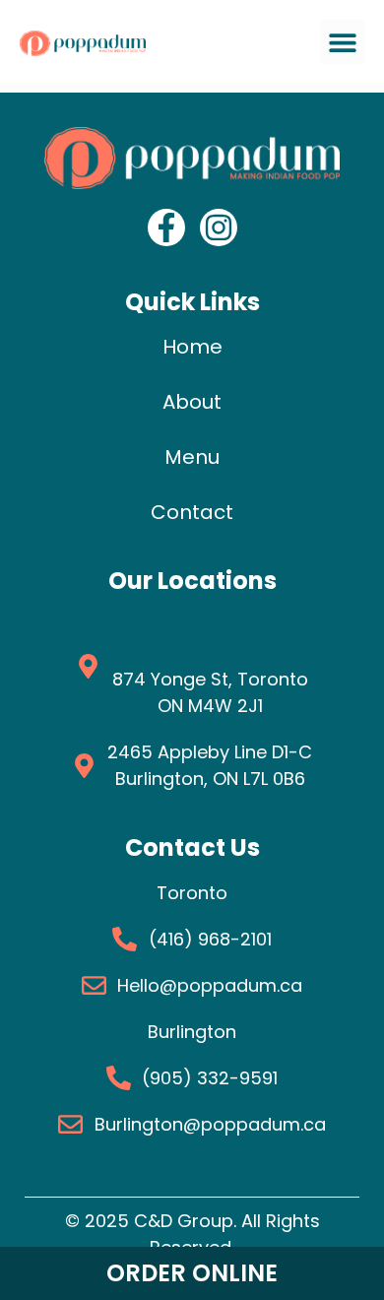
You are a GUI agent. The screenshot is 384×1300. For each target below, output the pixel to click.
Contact (192, 512)
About (192, 402)
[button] (342, 42)
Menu (192, 457)
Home (192, 346)
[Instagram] (218, 227)
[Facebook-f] (166, 227)
